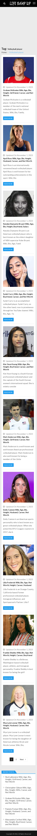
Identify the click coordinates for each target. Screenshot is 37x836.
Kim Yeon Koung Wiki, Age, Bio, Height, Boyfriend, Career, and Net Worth (18, 367)
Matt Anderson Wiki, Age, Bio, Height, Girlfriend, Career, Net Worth (16, 439)
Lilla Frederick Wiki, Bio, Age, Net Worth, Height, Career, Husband (17, 583)
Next (22, 759)
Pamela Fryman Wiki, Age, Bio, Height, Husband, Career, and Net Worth (18, 811)
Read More (8, 118)
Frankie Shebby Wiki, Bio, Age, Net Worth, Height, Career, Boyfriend (18, 654)
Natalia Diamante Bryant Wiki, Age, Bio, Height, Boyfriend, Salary (18, 225)
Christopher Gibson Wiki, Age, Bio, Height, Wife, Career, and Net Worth (18, 789)
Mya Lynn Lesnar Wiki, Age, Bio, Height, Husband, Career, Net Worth (16, 725)
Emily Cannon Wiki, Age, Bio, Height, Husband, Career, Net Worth (16, 512)
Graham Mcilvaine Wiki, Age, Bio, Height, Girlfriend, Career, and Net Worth (18, 93)
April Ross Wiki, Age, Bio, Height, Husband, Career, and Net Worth (17, 159)
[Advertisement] (18, 26)
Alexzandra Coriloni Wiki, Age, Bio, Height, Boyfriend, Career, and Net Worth (18, 821)
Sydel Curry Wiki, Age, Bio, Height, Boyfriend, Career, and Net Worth (18, 295)
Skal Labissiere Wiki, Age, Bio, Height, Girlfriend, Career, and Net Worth (18, 779)
